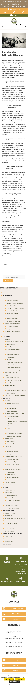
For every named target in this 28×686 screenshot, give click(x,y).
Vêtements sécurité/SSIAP (12, 326)
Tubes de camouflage (11, 462)
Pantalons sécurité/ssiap (14, 370)
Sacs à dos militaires (11, 408)
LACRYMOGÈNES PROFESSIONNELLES (14, 331)
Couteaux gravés (8, 536)
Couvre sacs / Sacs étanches (13, 406)
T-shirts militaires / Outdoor (12, 352)
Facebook (15, 670)
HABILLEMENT (6, 336)
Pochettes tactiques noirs (14, 418)
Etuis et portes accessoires (12, 416)
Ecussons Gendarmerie (11, 311)
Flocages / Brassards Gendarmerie (14, 303)
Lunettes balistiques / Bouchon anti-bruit (15, 467)
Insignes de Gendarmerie (12, 313)
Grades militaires (10, 472)
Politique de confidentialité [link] (14, 684)
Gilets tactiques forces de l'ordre (13, 431)
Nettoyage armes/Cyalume (12, 464)
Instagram (15, 665)
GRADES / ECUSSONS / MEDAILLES (13, 469)
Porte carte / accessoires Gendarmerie (15, 308)
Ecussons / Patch (10, 474)
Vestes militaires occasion (12, 498)
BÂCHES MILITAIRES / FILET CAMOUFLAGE (15, 518)
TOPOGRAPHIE (8, 515)
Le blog (15, 660)
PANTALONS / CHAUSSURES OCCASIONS (14, 503)
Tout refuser (20, 679)
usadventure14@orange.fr (15, 608)
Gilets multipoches (10, 357)
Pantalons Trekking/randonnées (15, 362)
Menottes (8, 454)
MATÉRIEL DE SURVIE (10, 521)
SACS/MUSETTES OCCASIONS (12, 508)
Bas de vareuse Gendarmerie (13, 321)
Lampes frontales (10, 444)
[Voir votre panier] (21, 24)
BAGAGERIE (7, 401)
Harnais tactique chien (10, 485)
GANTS (6, 375)
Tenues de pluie (10, 347)
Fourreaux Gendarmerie (11, 318)
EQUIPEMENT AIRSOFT (10, 482)
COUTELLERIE (8, 446)
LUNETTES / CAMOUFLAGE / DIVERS (13, 456)
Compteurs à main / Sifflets (12, 459)
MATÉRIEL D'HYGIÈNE (10, 528)
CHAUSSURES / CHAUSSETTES (12, 377)
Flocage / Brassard (10, 329)
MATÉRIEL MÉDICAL (9, 531)
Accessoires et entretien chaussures (14, 383)
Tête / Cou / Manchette (10, 385)
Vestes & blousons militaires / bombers (15, 341)
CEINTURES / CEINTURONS (11, 372)
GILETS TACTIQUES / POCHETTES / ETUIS (14, 413)
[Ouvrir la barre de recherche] (25, 26)
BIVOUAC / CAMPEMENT (8, 510)
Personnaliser (14, 681)
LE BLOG (15, 15)
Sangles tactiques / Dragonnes (13, 436)
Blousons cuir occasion (11, 495)
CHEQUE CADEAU (7, 544)
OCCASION (5, 487)
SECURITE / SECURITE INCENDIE (12, 323)
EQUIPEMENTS (6, 398)
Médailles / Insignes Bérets (12, 477)
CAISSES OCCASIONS (10, 490)
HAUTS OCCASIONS (9, 492)
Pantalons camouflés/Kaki (14, 367)
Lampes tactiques (10, 441)
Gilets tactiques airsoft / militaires (14, 433)
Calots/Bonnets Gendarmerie (13, 305)
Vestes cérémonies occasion (13, 500)
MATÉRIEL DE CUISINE (10, 526)
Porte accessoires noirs (13, 426)
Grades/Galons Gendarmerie (13, 316)
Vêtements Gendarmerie (12, 300)
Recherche (8, 280)
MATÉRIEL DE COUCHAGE (11, 523)
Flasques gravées (9, 541)
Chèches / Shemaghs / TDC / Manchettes (16, 390)
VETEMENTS (7, 339)
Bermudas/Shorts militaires (12, 354)
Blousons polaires (10, 344)
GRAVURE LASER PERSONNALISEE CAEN (12, 533)
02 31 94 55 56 (15, 9)
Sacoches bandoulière (11, 411)
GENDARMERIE (8, 298)
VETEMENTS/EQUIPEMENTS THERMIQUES (15, 395)
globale (5, 293)
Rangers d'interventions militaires (14, 380)
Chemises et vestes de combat (13, 349)
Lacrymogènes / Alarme (12, 451)
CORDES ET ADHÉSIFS (10, 513)
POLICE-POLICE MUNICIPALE (11, 334)
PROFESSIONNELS (7, 295)
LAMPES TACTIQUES (9, 438)
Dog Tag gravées (8, 539)
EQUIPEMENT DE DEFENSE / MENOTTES (14, 449)
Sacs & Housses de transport (13, 403)
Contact (15, 619)
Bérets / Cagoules (10, 393)
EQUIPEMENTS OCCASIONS (11, 505)
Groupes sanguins (10, 479)
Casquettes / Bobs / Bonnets (13, 388)
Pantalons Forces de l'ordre (14, 365)
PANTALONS (9, 359)
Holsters (8, 428)
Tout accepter (9, 679)
